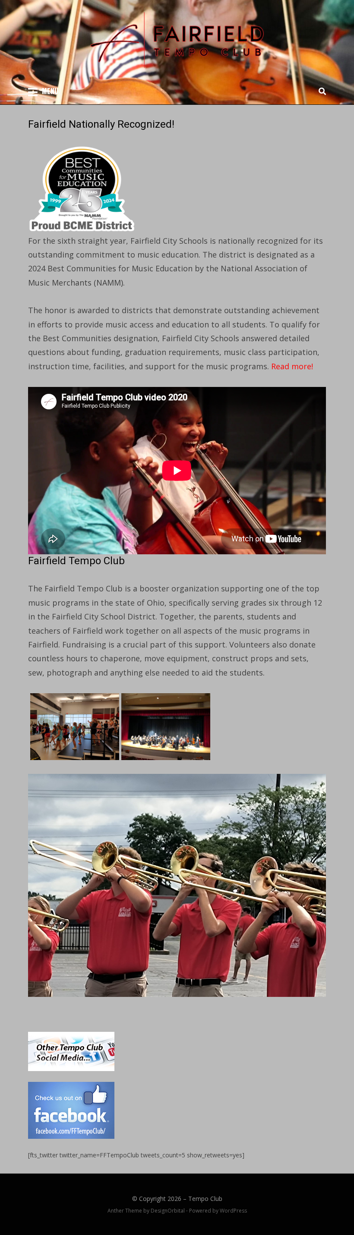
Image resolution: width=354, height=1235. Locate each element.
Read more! (292, 366)
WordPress (233, 1210)
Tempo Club (205, 1198)
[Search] (320, 91)
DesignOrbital (168, 1210)
